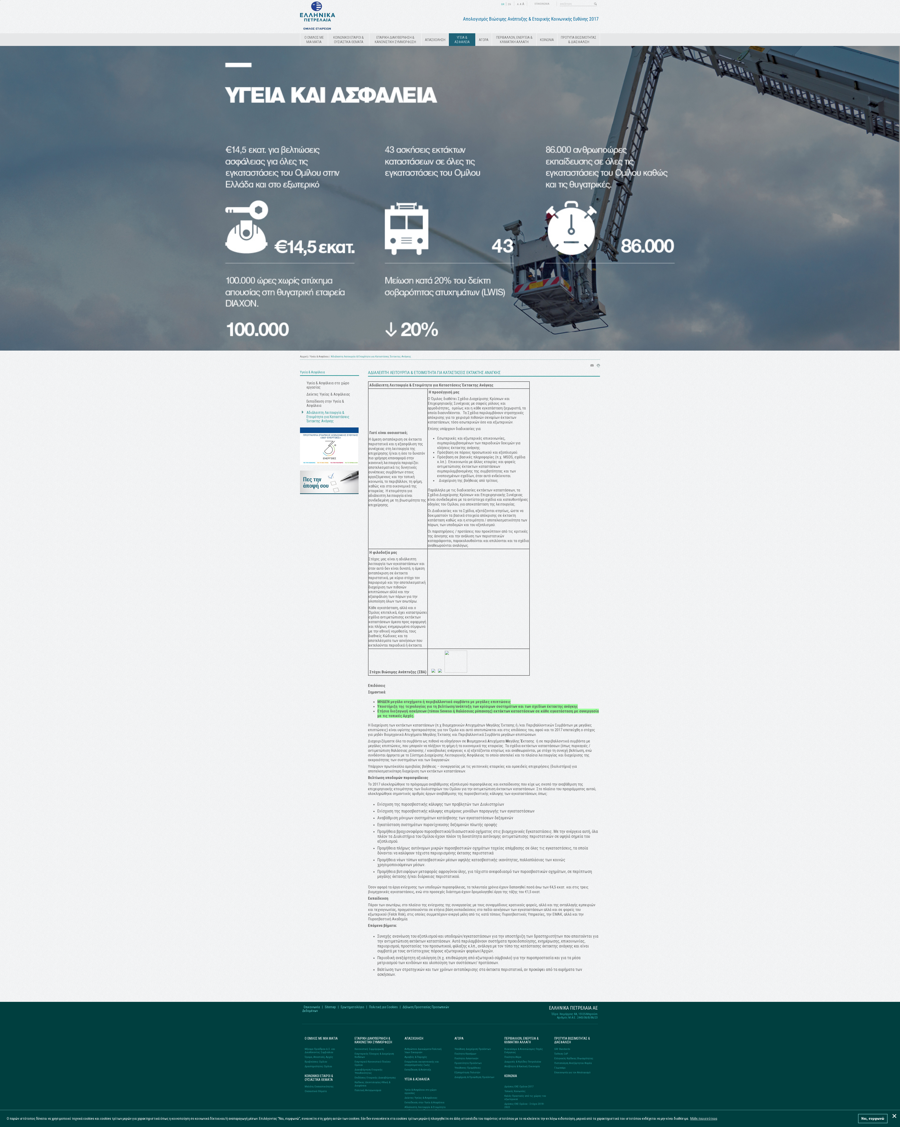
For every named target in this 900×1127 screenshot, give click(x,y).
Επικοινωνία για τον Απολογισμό (572, 1072)
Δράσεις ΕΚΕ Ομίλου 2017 (519, 1086)
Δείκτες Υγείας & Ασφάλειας (328, 394)
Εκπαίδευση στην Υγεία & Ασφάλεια (325, 403)
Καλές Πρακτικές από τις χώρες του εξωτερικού (525, 1097)
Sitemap (330, 1007)
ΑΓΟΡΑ (483, 40)
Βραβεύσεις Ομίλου (316, 1061)
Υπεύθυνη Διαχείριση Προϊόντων (472, 1049)
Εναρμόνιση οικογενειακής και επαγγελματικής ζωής (422, 1063)
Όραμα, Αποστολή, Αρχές (319, 1057)
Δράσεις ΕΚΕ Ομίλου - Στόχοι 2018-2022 (524, 1105)
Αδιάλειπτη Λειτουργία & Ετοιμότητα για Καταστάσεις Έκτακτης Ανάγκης (328, 417)
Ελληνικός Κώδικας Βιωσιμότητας (573, 1058)
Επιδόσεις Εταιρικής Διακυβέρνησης (375, 1077)
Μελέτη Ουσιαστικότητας (319, 1086)
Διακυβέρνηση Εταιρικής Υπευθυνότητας (368, 1071)
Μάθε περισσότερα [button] (703, 1118)
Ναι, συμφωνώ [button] (872, 1118)
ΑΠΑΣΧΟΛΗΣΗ (435, 40)
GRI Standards (562, 1049)
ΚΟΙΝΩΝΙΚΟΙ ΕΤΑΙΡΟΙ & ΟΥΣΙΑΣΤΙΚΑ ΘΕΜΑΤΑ (348, 39)
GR (502, 4)
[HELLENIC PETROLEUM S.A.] (317, 28)
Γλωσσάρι (560, 1067)
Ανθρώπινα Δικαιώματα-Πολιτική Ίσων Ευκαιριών (423, 1050)
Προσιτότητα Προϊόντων (468, 1063)
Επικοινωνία (312, 1007)
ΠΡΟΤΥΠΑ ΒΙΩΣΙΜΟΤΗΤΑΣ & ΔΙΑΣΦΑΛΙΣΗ (578, 39)
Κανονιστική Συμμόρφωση (369, 1049)
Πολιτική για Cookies (383, 1007)
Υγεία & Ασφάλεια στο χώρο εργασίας (328, 385)
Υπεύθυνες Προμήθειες (467, 1067)
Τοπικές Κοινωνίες (514, 1091)
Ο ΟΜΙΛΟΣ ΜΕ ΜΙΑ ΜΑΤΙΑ (314, 39)
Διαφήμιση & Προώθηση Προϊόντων (474, 1077)
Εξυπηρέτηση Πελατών (467, 1072)
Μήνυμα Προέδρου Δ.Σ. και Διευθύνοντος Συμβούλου (320, 1050)
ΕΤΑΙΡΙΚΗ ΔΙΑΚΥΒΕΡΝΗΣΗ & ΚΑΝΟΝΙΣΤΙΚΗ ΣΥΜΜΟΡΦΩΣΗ (395, 39)
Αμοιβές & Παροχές (416, 1057)
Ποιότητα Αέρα (512, 1057)
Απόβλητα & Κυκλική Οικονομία (522, 1066)
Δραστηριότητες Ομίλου (318, 1066)
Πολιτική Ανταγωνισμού (368, 1090)
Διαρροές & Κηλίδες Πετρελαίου (522, 1061)
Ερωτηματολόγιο (352, 1007)
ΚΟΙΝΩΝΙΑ (547, 40)
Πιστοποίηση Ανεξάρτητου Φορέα (573, 1063)
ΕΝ (509, 4)
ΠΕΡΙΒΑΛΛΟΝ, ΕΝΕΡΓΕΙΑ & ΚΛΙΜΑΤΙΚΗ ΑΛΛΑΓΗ (514, 39)
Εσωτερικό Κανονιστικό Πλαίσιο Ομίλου (372, 1063)
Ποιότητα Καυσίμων (465, 1053)
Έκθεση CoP (561, 1053)
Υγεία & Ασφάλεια (319, 356)
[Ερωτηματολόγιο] (329, 492)
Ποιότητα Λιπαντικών (466, 1058)
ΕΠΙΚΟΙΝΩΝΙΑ (542, 3)
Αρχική (304, 356)
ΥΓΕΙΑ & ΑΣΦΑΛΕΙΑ (462, 39)
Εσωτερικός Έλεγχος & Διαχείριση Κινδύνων (374, 1055)
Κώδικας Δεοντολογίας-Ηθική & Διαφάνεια (372, 1084)
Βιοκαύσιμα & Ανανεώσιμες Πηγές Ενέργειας (523, 1050)
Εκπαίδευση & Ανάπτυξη (418, 1069)
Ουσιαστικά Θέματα (316, 1091)
